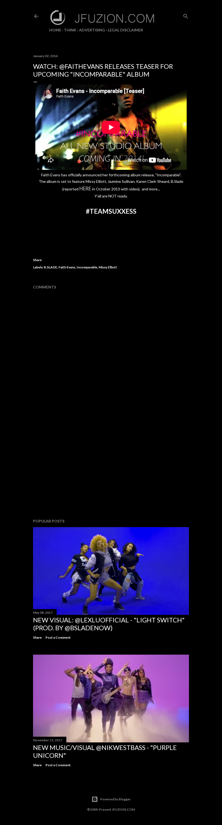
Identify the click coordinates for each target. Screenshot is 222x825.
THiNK (70, 30)
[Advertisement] (111, 467)
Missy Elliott (108, 267)
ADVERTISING (92, 30)
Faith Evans (66, 267)
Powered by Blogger (115, 799)
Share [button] (37, 260)
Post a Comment (58, 637)
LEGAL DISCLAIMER (125, 30)
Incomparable (87, 267)
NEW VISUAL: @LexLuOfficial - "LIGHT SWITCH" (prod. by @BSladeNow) (109, 624)
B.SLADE (50, 267)
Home (55, 30)
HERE (85, 188)
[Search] (185, 15)
